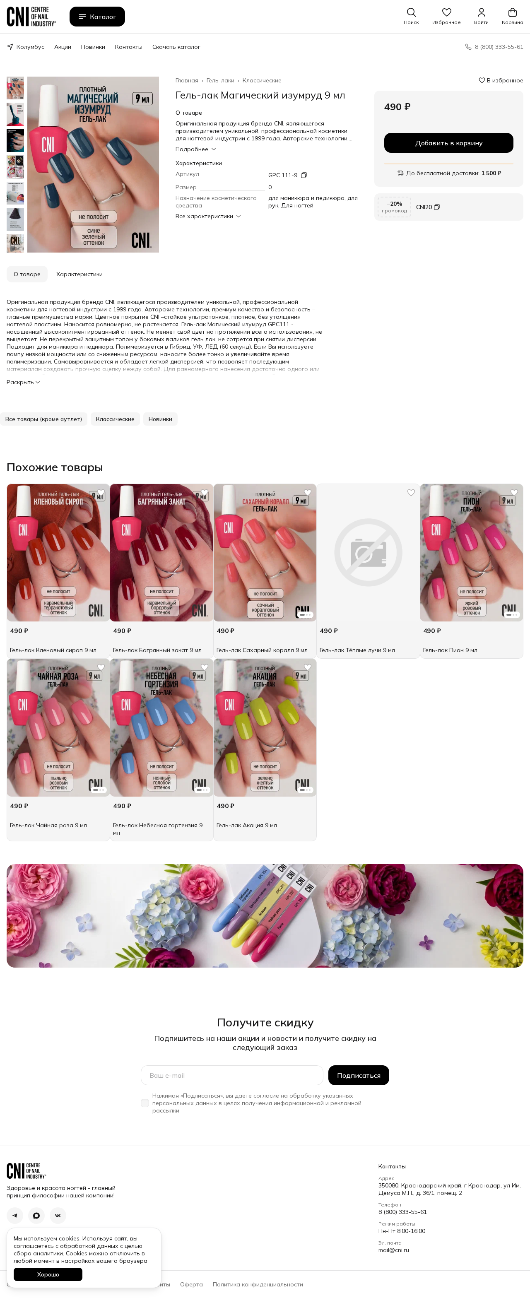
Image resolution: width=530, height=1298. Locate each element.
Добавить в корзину (449, 143)
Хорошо (48, 1274)
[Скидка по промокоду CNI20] (448, 207)
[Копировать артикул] (304, 175)
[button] (446, 16)
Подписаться (359, 1075)
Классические (262, 80)
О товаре (27, 274)
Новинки (93, 47)
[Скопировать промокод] (437, 207)
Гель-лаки (220, 80)
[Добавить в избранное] (101, 493)
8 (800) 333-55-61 (402, 1212)
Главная (187, 80)
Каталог (103, 16)
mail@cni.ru (393, 1250)
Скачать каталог (176, 47)
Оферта (191, 1284)
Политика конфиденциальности (258, 1284)
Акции (62, 47)
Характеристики (79, 274)
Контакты (128, 47)
